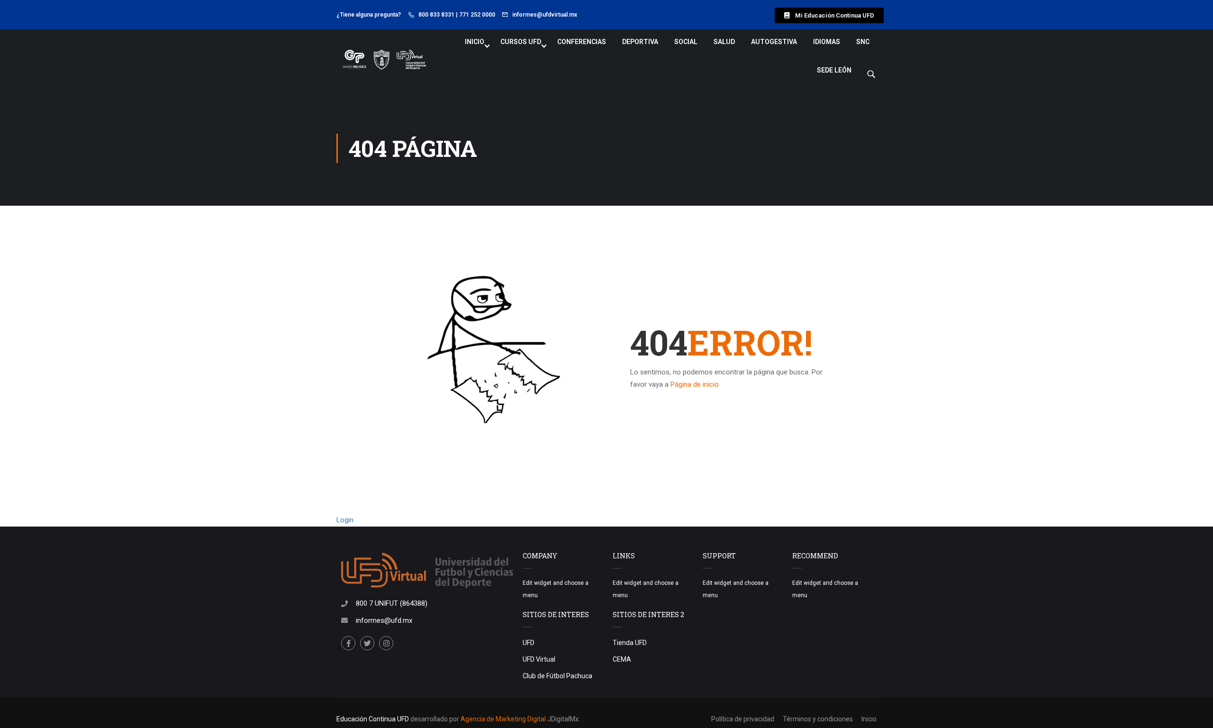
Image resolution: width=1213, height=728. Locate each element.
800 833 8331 (436, 14)
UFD (528, 642)
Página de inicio (694, 384)
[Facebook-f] (348, 643)
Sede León (834, 70)
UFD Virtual (539, 659)
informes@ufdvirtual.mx (544, 14)
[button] (829, 15)
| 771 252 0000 (475, 14)
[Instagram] (386, 643)
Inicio (474, 42)
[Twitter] (367, 643)
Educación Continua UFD (373, 719)
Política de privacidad (742, 719)
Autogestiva (774, 42)
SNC (862, 42)
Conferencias (581, 42)
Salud (724, 42)
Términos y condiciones (818, 719)
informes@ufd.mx (384, 620)
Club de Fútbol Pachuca (557, 676)
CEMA (622, 659)
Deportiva (640, 42)
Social (685, 42)
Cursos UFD (520, 42)
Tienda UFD (630, 642)
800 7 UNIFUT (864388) (391, 603)
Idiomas (826, 42)
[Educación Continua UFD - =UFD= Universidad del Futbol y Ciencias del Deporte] (383, 60)
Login (344, 520)
